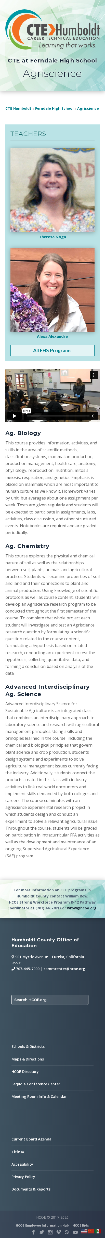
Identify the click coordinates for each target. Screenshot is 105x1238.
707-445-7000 (27, 968)
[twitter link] (42, 1232)
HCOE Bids (81, 1225)
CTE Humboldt (18, 108)
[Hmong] (91, 1230)
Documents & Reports (30, 1189)
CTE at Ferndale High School (52, 60)
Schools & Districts (28, 1046)
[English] (84, 1230)
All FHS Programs (52, 350)
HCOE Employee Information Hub (42, 1225)
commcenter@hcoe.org (64, 968)
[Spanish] (98, 1230)
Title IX (17, 1151)
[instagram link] (50, 1232)
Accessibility (22, 1164)
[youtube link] (75, 1232)
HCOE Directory (25, 1071)
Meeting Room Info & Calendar (39, 1096)
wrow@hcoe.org (82, 908)
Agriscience (88, 108)
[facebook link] (33, 1232)
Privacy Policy (23, 1176)
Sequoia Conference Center (35, 1084)
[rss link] (67, 1232)
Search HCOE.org (30, 1000)
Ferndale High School (54, 108)
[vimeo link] (58, 1232)
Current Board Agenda (31, 1139)
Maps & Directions (27, 1059)
